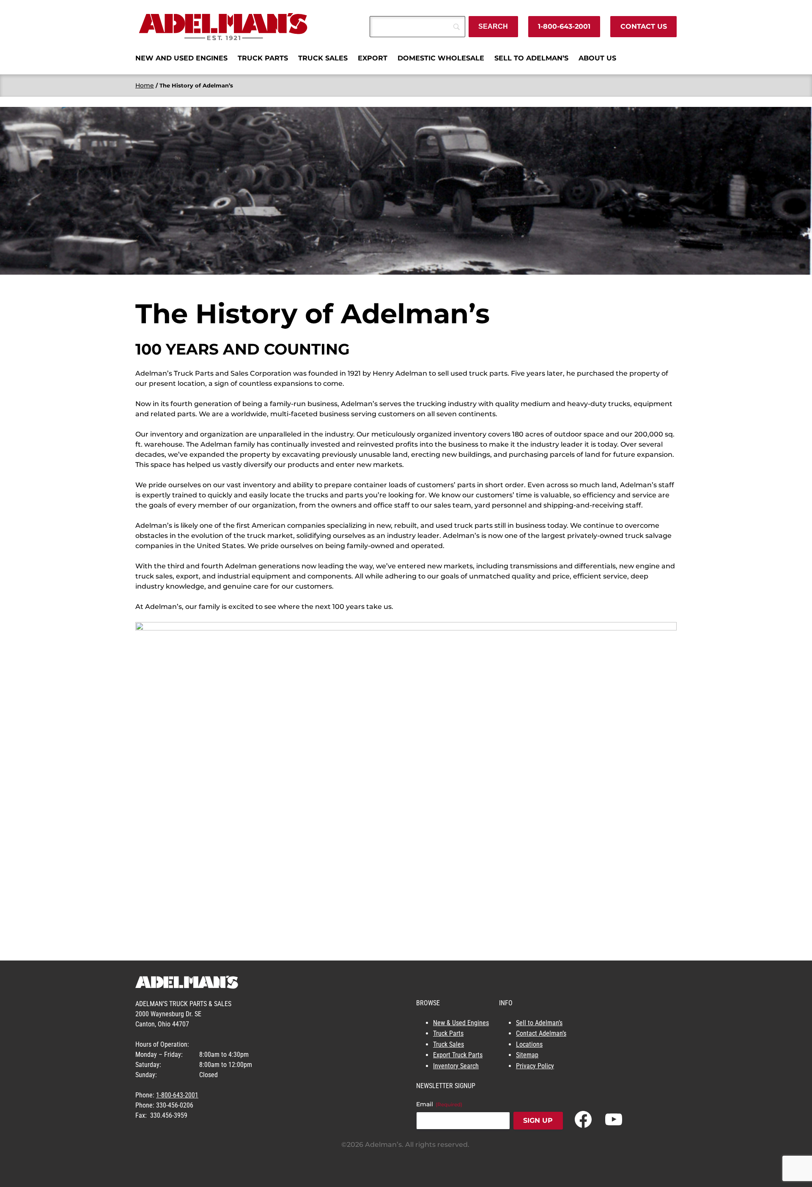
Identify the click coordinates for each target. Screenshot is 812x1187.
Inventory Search (456, 1066)
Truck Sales (448, 1044)
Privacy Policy (535, 1066)
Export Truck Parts (458, 1055)
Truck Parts (448, 1033)
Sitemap (527, 1055)
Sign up (538, 1120)
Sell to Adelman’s (539, 1023)
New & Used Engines (461, 1023)
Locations (529, 1044)
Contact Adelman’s (541, 1033)
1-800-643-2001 (564, 26)
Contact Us (643, 26)
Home (144, 85)
